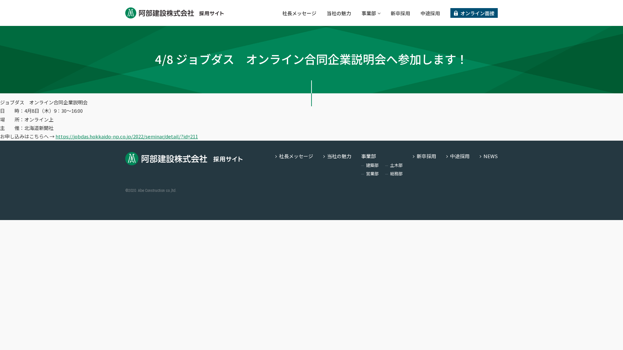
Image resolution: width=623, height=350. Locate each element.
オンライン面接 (477, 13)
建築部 (372, 165)
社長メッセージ (299, 13)
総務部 (396, 173)
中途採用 (430, 13)
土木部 (396, 165)
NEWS (490, 156)
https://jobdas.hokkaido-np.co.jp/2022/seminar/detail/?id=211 (126, 136)
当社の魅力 (339, 13)
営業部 (372, 173)
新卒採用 (400, 13)
